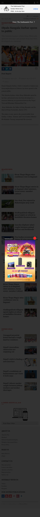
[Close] (1, 8)
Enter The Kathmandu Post (23, 22)
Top (37, 509)
